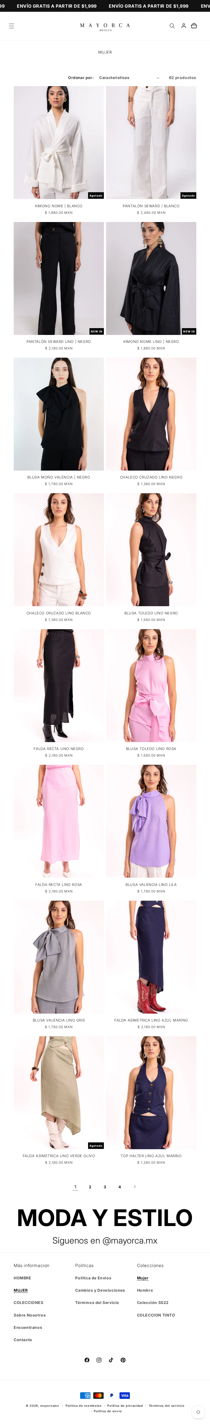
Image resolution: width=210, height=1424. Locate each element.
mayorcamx (49, 1406)
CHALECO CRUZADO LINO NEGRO (151, 477)
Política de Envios (93, 1278)
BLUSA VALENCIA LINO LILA (151, 884)
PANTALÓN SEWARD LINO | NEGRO (59, 341)
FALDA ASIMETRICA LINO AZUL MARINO (151, 1020)
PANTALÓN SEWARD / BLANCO (151, 206)
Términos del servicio (167, 1406)
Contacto (23, 1339)
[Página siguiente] (135, 1187)
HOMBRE (22, 1278)
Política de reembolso (84, 1406)
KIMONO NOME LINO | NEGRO (151, 341)
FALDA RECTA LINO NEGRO (59, 748)
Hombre (145, 1290)
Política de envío (108, 1411)
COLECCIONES (28, 1302)
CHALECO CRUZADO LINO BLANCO (59, 613)
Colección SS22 (153, 1302)
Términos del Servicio (97, 1302)
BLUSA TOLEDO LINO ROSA (151, 748)
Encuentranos (28, 1327)
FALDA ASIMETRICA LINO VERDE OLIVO (59, 1156)
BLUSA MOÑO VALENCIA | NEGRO (58, 477)
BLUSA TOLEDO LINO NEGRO (151, 613)
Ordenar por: (81, 77)
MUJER (21, 1290)
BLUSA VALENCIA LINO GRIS (59, 1020)
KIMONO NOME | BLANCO (59, 206)
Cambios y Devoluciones (100, 1290)
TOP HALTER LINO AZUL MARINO (151, 1156)
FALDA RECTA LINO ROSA (58, 884)
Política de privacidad (125, 1406)
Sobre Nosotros (30, 1315)
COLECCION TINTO (156, 1315)
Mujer (143, 1278)
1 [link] (75, 1186)
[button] (11, 26)
